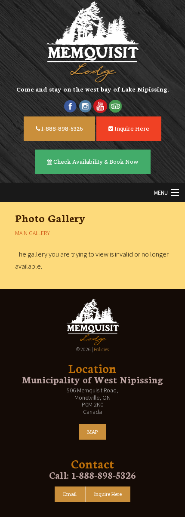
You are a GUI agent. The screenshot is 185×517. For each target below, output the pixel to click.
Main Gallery (32, 233)
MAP (92, 431)
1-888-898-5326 (61, 128)
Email (70, 494)
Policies (101, 349)
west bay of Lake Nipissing (126, 89)
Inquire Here (131, 128)
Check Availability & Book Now (95, 161)
